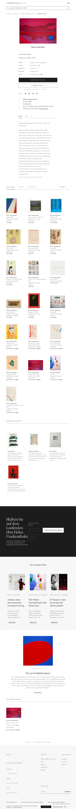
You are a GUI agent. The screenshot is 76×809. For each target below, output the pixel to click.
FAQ (42, 762)
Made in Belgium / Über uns (48, 759)
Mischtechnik (33, 65)
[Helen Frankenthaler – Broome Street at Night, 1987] (35, 205)
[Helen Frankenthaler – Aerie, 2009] (57, 300)
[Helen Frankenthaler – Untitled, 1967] (13, 205)
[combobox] (38, 8)
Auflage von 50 (34, 71)
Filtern (62, 186)
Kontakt (43, 770)
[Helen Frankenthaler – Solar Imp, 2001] (13, 331)
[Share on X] (29, 93)
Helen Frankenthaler (27, 13)
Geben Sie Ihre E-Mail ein (34, 524)
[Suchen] (67, 8)
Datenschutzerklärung (56, 802)
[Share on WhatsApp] (36, 93)
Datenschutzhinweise (58, 806)
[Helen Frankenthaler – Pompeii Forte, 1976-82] (35, 331)
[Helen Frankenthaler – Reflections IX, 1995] (35, 236)
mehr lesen (12, 622)
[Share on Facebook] (25, 93)
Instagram (64, 759)
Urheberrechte (11, 802)
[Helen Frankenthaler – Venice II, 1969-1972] (57, 331)
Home (8, 13)
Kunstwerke (44, 767)
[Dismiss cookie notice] (65, 807)
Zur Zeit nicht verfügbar (37, 74)
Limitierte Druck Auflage (37, 62)
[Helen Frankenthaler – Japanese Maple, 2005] (35, 362)
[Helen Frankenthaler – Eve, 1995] (57, 362)
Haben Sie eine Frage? (30, 99)
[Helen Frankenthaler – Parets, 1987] (57, 236)
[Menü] (68, 3)
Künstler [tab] (26, 116)
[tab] (10, 187)
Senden (68, 791)
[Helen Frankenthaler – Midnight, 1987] (57, 205)
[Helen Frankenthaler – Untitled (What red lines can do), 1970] (13, 394)
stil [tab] (31, 116)
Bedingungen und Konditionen (32, 802)
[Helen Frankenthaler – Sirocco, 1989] (13, 236)
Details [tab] (20, 116)
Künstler (15, 13)
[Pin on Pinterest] (33, 93)
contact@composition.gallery (14, 763)
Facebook (64, 762)
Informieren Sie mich (38, 80)
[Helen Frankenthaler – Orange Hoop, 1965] (13, 362)
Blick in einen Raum (38, 47)
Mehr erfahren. (43, 108)
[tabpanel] (35, 150)
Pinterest (64, 764)
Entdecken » (38, 692)
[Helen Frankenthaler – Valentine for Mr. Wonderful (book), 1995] (35, 267)
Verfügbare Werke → (38, 85)
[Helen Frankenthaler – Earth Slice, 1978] (13, 300)
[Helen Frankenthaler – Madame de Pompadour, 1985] (13, 267)
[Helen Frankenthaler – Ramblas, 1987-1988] (35, 300)
